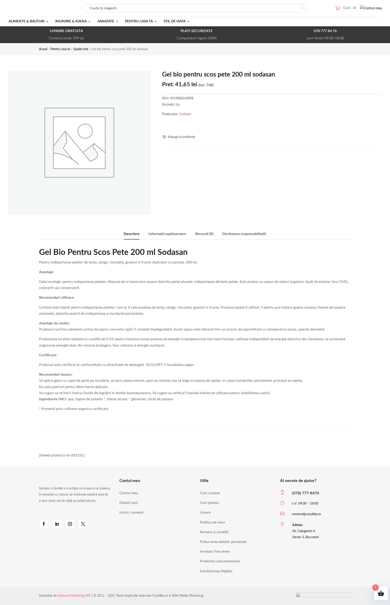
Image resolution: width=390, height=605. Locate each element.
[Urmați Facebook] (44, 524)
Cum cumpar (210, 493)
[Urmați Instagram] (70, 524)
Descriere (131, 234)
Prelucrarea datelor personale (223, 542)
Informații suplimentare (167, 234)
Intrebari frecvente (215, 551)
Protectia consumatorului (220, 561)
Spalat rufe (80, 49)
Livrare (205, 512)
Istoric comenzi (131, 512)
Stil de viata (175, 21)
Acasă (43, 49)
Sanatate (106, 21)
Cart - (349, 8)
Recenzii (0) (204, 234)
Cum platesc (209, 503)
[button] (178, 137)
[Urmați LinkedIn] (57, 524)
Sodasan (185, 114)
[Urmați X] (83, 524)
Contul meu (128, 493)
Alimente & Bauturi (26, 21)
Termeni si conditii (214, 532)
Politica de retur (212, 522)
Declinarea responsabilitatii (244, 234)
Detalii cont (128, 503)
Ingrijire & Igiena (71, 21)
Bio (177, 104)
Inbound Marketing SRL (74, 595)
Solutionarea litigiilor (216, 571)
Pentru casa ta (139, 21)
